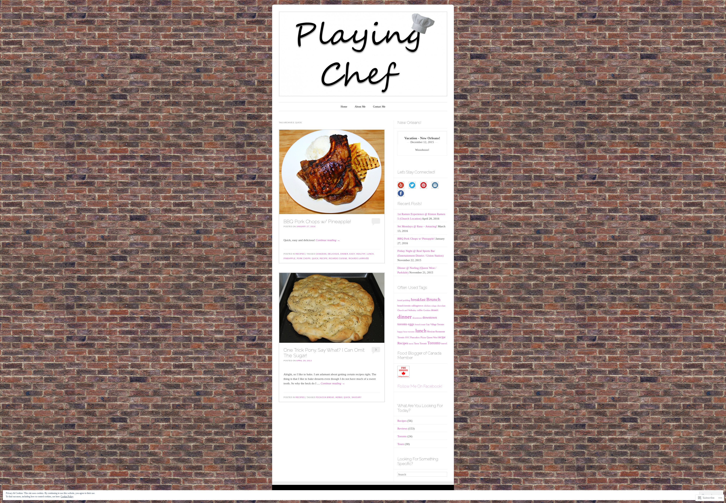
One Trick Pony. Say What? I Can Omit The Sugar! (324, 352)
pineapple (290, 258)
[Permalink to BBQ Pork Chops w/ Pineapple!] (332, 172)
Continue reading (328, 240)
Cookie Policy (67, 496)
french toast (420, 324)
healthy (360, 254)
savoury (357, 397)
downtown (417, 318)
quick (315, 258)
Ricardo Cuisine (338, 258)
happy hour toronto (406, 332)
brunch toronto (404, 305)
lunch (370, 254)
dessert (434, 310)
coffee (420, 310)
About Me (360, 106)
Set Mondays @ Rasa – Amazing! (417, 226)
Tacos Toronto (420, 343)
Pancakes (415, 337)
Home (344, 106)
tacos (411, 344)
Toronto (434, 343)
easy (352, 254)
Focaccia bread (325, 397)
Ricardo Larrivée (359, 258)
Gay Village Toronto (435, 324)
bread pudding (403, 300)
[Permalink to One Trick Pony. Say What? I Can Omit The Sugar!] (332, 308)
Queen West (432, 337)
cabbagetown (417, 305)
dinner (344, 254)
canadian (321, 254)
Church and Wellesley (406, 310)
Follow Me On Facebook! (419, 386)
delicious (333, 254)
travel (444, 343)
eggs (411, 324)
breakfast (418, 300)
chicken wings (430, 306)
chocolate (441, 306)
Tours (400, 444)
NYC (407, 338)
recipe (323, 258)
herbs (339, 397)
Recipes (300, 254)
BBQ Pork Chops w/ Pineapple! (317, 221)
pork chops (304, 258)
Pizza (423, 337)
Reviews (402, 428)
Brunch (433, 299)
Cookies (426, 310)
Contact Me (379, 106)
